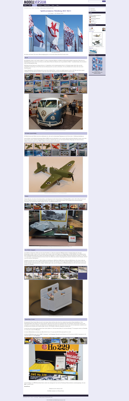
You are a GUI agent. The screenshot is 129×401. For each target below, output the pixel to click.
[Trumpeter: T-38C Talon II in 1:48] (38, 276)
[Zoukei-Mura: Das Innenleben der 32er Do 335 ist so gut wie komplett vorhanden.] (46, 340)
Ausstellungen (36, 397)
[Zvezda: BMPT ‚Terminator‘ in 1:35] (64, 340)
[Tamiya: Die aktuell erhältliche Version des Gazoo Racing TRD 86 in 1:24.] (82, 207)
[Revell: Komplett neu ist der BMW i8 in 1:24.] (55, 76)
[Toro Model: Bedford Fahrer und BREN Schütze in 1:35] (38, 269)
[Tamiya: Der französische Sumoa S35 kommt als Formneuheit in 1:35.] (46, 207)
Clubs (57, 5)
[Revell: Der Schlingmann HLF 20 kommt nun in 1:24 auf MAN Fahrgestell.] (46, 76)
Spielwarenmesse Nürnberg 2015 (97, 72)
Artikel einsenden (93, 10)
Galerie (34, 5)
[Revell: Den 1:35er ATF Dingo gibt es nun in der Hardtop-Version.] (64, 90)
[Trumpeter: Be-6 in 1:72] (46, 276)
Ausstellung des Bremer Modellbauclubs (94, 18)
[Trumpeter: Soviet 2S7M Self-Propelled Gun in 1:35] (64, 276)
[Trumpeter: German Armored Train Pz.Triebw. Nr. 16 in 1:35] (73, 276)
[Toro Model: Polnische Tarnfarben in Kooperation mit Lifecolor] (64, 269)
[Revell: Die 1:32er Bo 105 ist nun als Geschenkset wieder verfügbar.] (73, 83)
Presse (53, 5)
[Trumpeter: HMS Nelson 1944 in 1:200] (73, 269)
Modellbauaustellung (97, 73)
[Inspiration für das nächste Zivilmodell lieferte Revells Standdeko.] (29, 76)
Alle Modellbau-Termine (92, 23)
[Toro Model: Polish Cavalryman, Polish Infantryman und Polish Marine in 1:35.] (55, 269)
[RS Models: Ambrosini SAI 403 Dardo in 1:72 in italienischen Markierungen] (38, 146)
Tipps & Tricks (47, 5)
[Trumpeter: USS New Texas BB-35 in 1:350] (82, 269)
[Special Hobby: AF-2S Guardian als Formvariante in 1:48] (38, 153)
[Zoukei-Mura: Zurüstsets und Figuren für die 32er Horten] (38, 340)
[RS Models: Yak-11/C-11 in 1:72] (46, 146)
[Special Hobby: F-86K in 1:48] (46, 153)
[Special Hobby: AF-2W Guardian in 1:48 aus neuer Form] (29, 153)
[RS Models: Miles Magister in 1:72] (64, 146)
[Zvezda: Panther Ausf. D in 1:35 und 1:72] (73, 340)
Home (25, 5)
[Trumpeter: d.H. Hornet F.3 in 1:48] (55, 276)
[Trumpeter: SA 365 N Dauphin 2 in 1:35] (29, 276)
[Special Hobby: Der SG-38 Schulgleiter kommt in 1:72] (73, 153)
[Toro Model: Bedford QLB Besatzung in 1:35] (29, 269)
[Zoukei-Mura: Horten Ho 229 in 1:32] (29, 340)
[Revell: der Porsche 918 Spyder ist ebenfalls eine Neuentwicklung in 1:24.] (64, 76)
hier (25, 384)
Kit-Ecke (40, 5)
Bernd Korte (98, 46)
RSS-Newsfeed (93, 8)
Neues (30, 5)
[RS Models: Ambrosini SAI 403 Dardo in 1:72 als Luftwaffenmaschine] (29, 146)
